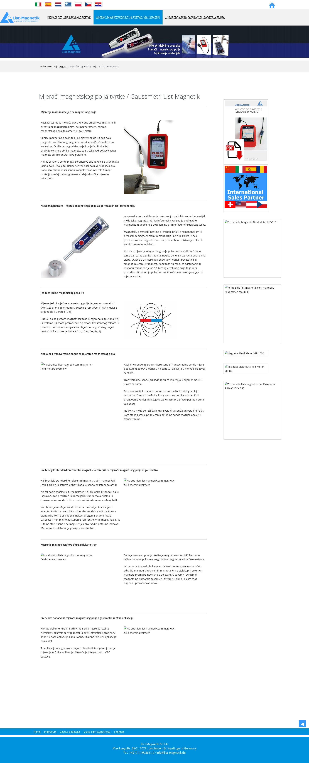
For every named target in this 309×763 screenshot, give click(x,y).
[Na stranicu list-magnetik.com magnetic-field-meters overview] (151, 157)
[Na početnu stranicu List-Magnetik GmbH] (154, 41)
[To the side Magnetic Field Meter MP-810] (252, 246)
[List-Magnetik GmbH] (20, 17)
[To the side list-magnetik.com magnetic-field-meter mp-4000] (252, 312)
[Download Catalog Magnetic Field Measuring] (246, 130)
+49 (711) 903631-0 (141, 753)
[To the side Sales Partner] (247, 186)
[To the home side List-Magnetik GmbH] (271, 4)
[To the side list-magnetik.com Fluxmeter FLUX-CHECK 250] (252, 408)
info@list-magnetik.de (171, 753)
